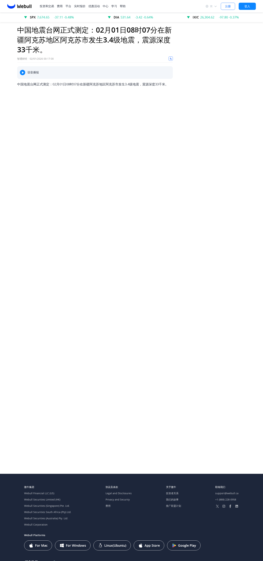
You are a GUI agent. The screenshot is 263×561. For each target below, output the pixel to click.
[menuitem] (60, 6)
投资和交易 (47, 6)
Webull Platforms (34, 535)
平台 (68, 6)
